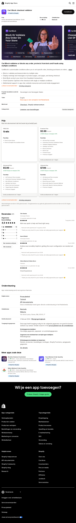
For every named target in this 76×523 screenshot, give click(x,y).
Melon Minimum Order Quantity (17, 368)
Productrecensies (45, 425)
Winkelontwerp (7, 432)
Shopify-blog (6, 467)
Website (23, 312)
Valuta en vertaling (45, 444)
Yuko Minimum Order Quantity (54, 357)
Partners (42, 471)
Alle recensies (7, 247)
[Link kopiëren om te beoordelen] (28, 213)
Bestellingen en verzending (11, 429)
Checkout (23, 105)
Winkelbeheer (6, 440)
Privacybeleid (25, 296)
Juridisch (42, 478)
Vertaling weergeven (25, 86)
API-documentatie (26, 302)
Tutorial (23, 299)
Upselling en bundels (46, 429)
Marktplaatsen (44, 422)
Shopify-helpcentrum (9, 456)
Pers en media (44, 467)
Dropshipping (43, 418)
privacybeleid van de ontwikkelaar (61, 325)
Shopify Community (8, 464)
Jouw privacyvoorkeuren (10, 517)
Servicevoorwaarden (9, 502)
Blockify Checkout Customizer (17, 357)
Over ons (42, 456)
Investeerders (43, 464)
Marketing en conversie (10, 436)
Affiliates (42, 475)
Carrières (42, 460)
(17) (44, 19)
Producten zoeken (8, 422)
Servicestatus (43, 482)
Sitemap (4, 512)
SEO (40, 436)
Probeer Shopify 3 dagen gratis (38, 394)
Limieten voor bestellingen (29, 109)
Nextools (54, 19)
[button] (19, 361)
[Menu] (73, 3)
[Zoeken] (70, 3)
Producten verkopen (9, 425)
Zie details (24, 348)
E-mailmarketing (44, 432)
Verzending (43, 440)
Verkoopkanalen (7, 418)
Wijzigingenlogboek (38, 319)
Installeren (68, 12)
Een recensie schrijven (9, 243)
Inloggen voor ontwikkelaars (12, 498)
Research (5, 471)
